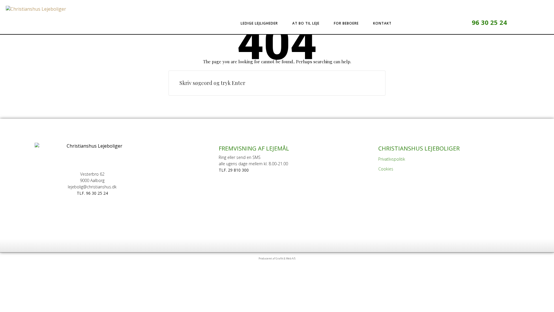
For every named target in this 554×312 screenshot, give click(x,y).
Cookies (385, 169)
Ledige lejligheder (259, 23)
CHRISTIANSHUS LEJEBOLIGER (419, 148)
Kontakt (382, 23)
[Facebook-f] (452, 22)
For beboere (346, 23)
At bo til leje (305, 23)
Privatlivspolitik (391, 159)
